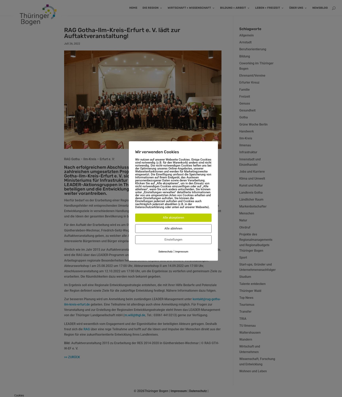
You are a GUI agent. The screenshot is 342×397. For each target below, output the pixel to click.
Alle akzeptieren (173, 217)
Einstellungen (173, 239)
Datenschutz (166, 251)
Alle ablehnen (173, 228)
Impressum (181, 251)
